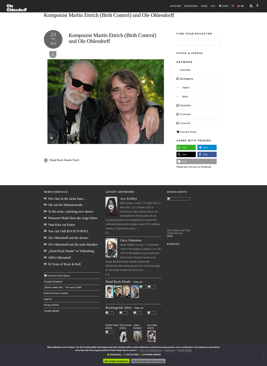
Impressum (170, 350)
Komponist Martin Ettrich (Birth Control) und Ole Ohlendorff (109, 15)
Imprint (48, 299)
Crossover (185, 114)
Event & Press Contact (56, 293)
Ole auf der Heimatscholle (65, 205)
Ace (128, 198)
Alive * (184, 96)
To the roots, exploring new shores (70, 211)
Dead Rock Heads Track (64, 160)
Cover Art (184, 123)
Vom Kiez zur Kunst (61, 225)
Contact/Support (53, 281)
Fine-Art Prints (188, 132)
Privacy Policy (51, 305)
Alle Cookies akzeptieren (116, 361)
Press (204, 6)
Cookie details (51, 311)
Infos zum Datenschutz (151, 350)
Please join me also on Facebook (193, 167)
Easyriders (185, 105)
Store (225, 6)
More (170, 236)
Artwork (175, 6)
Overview (184, 70)
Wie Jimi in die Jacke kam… (67, 198)
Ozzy (131, 240)
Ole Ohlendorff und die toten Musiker (73, 244)
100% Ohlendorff (59, 257)
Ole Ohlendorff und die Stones (68, 238)
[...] (107, 232)
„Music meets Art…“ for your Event (63, 287)
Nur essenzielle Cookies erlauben (148, 361)
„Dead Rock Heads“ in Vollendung (71, 251)
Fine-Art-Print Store (58, 275)
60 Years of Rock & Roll (64, 264)
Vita (213, 6)
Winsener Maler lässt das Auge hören (72, 218)
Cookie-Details (185, 350)
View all (138, 282)
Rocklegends (186, 79)
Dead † (184, 87)
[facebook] (257, 5)
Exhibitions (191, 6)
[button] (186, 147)
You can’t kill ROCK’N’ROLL (68, 231)
